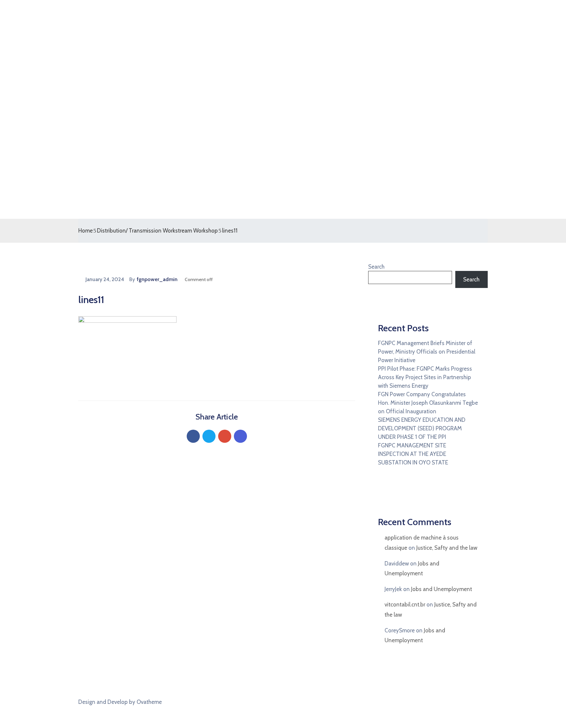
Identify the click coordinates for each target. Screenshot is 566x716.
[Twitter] (209, 436)
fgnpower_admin (157, 279)
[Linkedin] (240, 436)
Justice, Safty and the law (446, 547)
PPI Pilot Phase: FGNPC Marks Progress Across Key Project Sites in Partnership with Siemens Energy (425, 377)
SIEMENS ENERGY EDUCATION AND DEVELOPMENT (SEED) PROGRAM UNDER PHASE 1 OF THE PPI (421, 428)
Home (85, 230)
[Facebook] (193, 436)
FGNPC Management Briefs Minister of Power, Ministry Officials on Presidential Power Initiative (426, 351)
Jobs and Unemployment (441, 589)
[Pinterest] (224, 436)
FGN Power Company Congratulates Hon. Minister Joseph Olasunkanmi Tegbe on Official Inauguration (428, 403)
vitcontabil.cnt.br (405, 604)
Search (376, 266)
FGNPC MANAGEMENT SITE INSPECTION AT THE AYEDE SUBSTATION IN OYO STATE (413, 454)
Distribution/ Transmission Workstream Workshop (157, 230)
